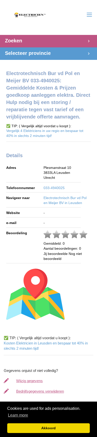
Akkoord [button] (48, 428)
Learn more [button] (18, 415)
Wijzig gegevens (29, 381)
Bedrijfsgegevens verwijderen (40, 391)
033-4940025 (54, 188)
